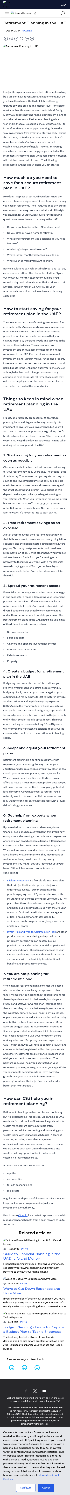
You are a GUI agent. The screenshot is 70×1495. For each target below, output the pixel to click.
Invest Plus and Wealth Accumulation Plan (31, 931)
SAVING (27, 30)
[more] (7, 13)
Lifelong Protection (18, 880)
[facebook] (6, 39)
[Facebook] (26, 1391)
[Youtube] (44, 1391)
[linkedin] (16, 39)
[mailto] (27, 39)
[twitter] (11, 39)
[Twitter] (35, 1391)
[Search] (63, 13)
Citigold (23, 1215)
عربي (64, 4)
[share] (32, 39)
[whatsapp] (21, 39)
